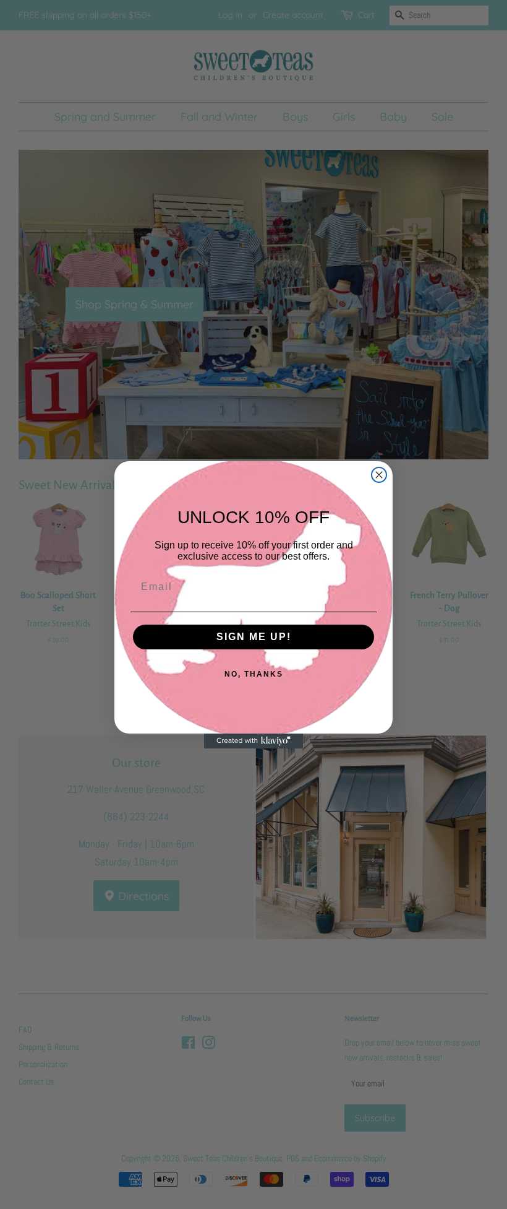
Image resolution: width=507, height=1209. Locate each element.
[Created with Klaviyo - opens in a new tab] (253, 741)
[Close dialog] (379, 474)
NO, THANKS (253, 674)
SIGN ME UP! (253, 636)
